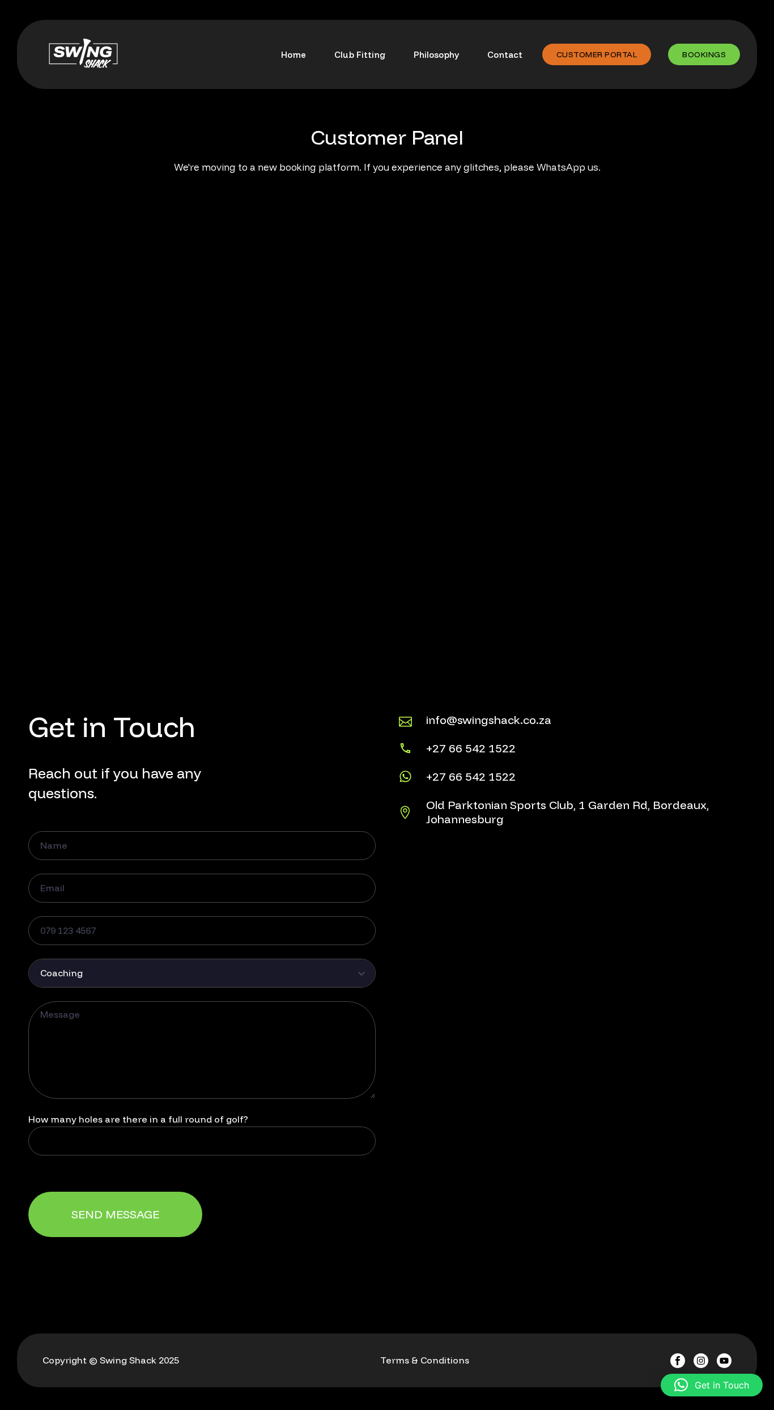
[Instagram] (701, 1360)
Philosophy (436, 54)
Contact (504, 54)
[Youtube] (724, 1360)
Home (293, 54)
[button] (712, 1385)
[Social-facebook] (677, 1360)
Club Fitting (359, 54)
